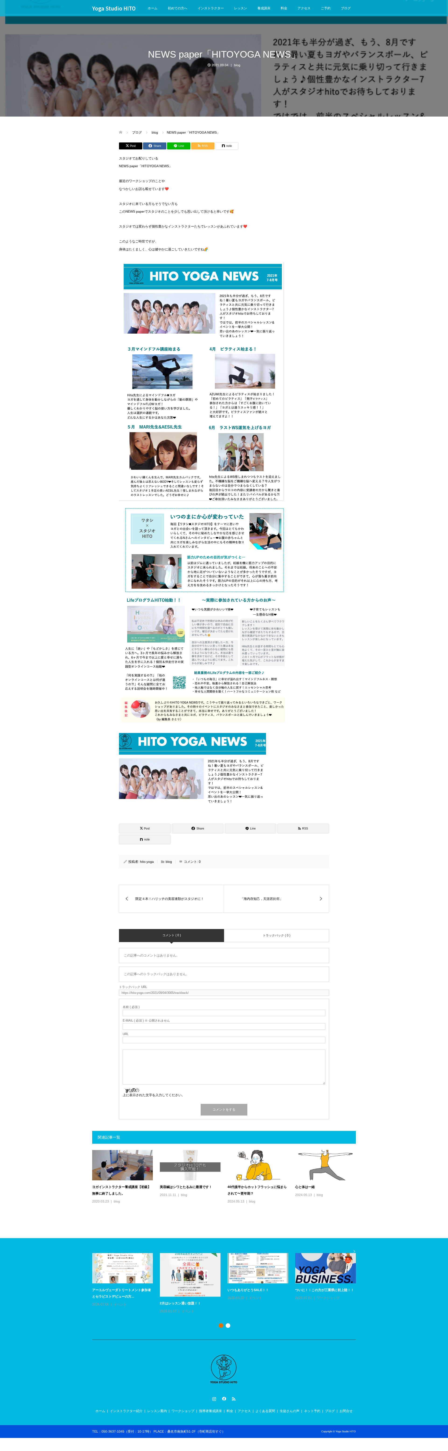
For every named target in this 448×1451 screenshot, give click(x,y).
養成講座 (263, 8)
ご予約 (326, 8)
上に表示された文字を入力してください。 (154, 1095)
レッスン (240, 8)
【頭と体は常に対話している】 (183, 1290)
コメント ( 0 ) (171, 935)
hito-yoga (147, 862)
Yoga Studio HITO (114, 8)
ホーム (153, 8)
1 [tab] (221, 1325)
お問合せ (346, 1411)
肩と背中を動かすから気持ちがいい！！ (257, 1290)
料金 (284, 8)
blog (237, 65)
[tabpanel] (227, 1277)
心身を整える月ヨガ (107, 1290)
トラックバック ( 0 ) (276, 935)
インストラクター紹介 (126, 1411)
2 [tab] (228, 1325)
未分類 (321, 1298)
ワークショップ (183, 1411)
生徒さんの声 (289, 1411)
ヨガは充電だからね (310, 1290)
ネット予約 (312, 1411)
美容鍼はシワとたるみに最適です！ (186, 1187)
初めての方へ (177, 8)
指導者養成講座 (210, 1411)
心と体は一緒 (305, 1187)
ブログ (346, 8)
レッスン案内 (157, 1411)
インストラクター (211, 8)
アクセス (304, 8)
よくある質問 (265, 1411)
